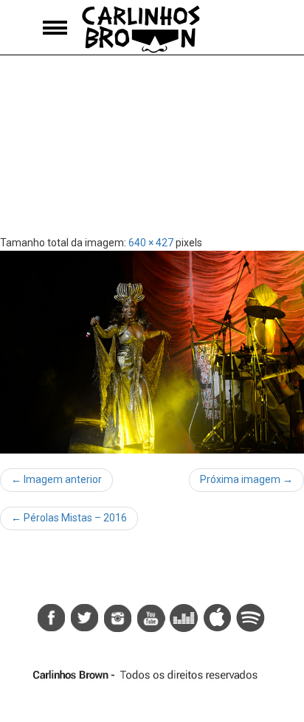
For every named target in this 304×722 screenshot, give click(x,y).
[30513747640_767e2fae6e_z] (152, 352)
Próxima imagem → (246, 479)
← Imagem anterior (56, 479)
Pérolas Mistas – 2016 (69, 518)
